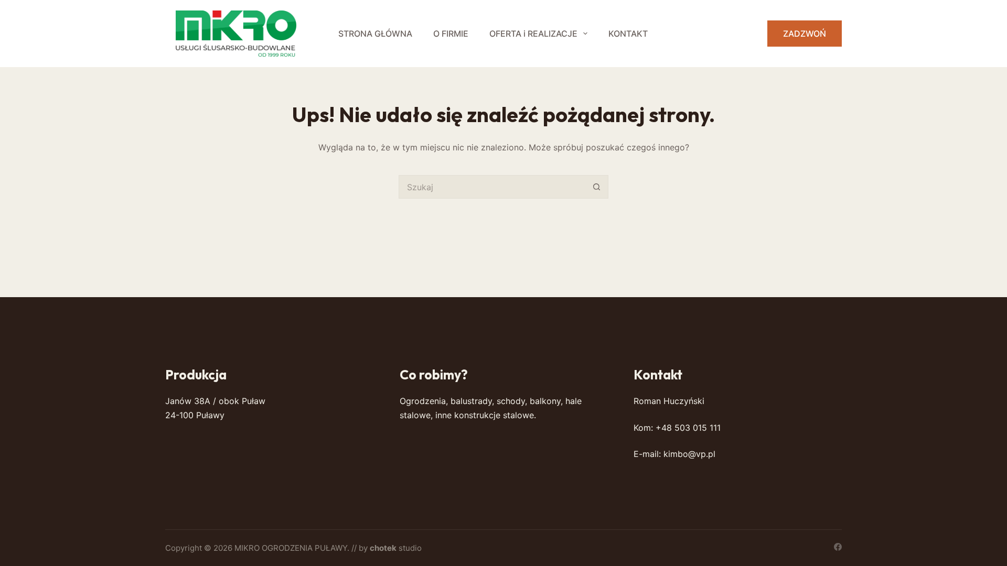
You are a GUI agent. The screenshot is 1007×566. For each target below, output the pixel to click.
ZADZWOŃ (804, 33)
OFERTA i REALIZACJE (533, 33)
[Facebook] (838, 547)
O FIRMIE (450, 33)
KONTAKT (628, 33)
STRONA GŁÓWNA (375, 33)
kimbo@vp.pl (689, 454)
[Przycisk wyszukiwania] (596, 187)
